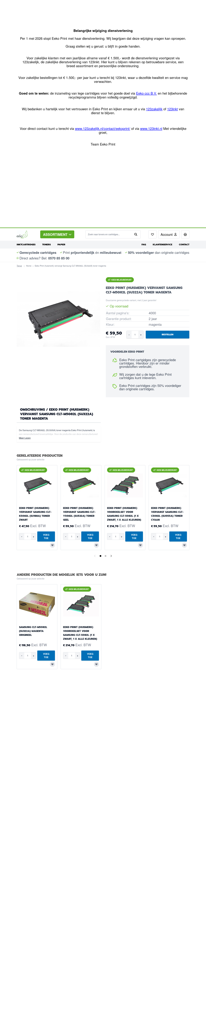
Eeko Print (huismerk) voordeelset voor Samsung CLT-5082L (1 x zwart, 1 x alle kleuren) (124, 514)
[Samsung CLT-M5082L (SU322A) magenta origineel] (37, 604)
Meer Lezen (25, 438)
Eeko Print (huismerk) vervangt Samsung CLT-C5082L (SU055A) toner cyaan (167, 514)
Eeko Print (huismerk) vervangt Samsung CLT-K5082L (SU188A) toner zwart (35, 514)
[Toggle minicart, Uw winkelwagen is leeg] (185, 234)
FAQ (144, 244)
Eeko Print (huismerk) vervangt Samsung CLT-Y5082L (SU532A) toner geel (79, 514)
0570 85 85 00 (58, 258)
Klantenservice (162, 244)
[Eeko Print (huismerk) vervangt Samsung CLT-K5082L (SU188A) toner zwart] (37, 485)
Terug (19, 265)
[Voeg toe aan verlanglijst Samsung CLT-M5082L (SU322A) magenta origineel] (52, 664)
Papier (61, 244)
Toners (46, 244)
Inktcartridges (26, 244)
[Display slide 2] (105, 555)
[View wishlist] (152, 234)
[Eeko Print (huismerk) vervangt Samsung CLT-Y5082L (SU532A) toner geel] (81, 485)
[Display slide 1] (100, 555)
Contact (184, 244)
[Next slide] (111, 556)
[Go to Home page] (26, 234)
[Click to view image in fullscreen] (58, 319)
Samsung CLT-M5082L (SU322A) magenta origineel (33, 631)
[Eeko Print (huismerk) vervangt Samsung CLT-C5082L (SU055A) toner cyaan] (169, 485)
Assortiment (55, 234)
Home (28, 265)
